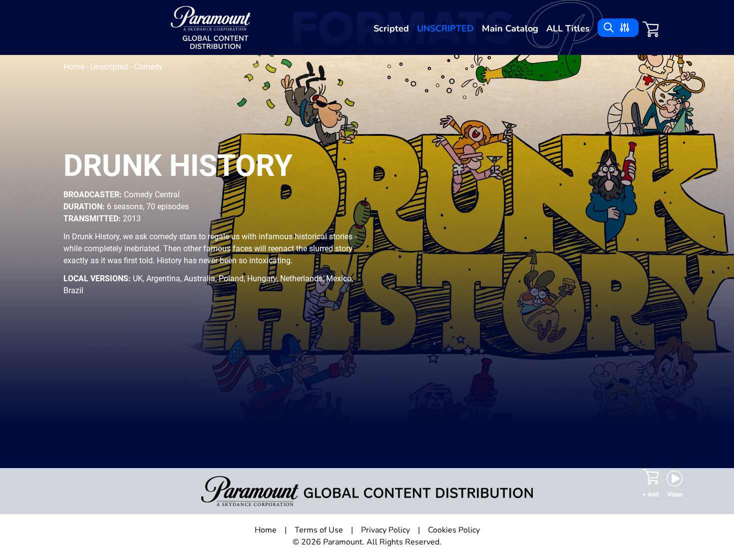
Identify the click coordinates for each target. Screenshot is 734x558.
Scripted (391, 28)
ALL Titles (568, 28)
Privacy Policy (385, 530)
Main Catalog (510, 28)
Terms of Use (319, 530)
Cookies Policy (454, 530)
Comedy (148, 66)
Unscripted (445, 28)
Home (74, 66)
